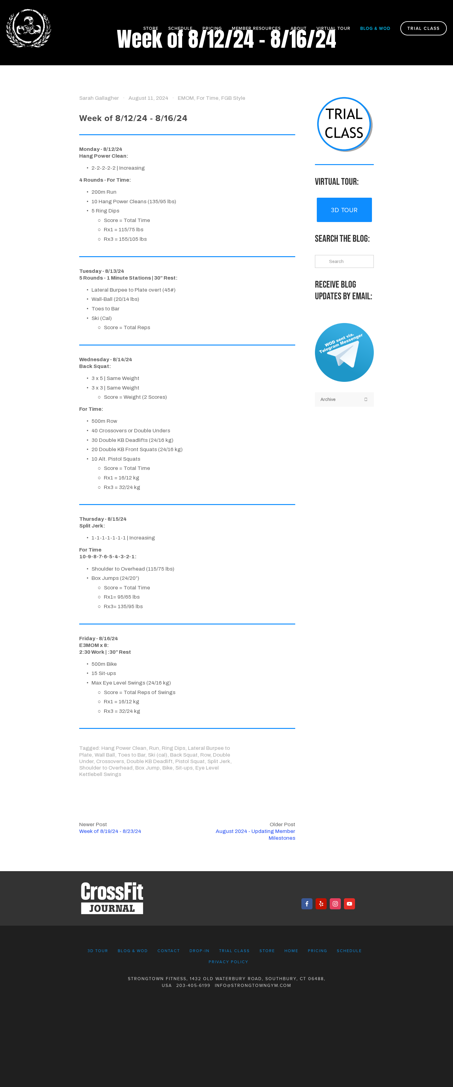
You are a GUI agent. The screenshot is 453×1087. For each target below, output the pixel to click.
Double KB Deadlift (150, 761)
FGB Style (233, 98)
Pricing (212, 28)
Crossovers (110, 761)
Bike (167, 768)
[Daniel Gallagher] (306, 903)
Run (154, 748)
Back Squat (184, 755)
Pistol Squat (190, 761)
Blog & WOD (375, 28)
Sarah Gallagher (99, 98)
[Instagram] (335, 903)
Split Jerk (218, 761)
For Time (207, 98)
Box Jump (147, 768)
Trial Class (423, 28)
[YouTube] (349, 903)
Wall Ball (105, 755)
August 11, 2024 (148, 98)
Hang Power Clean (123, 748)
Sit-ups (184, 768)
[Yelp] (321, 903)
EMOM (186, 98)
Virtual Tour (333, 28)
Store (150, 28)
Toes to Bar (131, 755)
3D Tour (344, 209)
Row (205, 755)
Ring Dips (173, 748)
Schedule (180, 28)
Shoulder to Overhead (106, 768)
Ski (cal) (157, 755)
